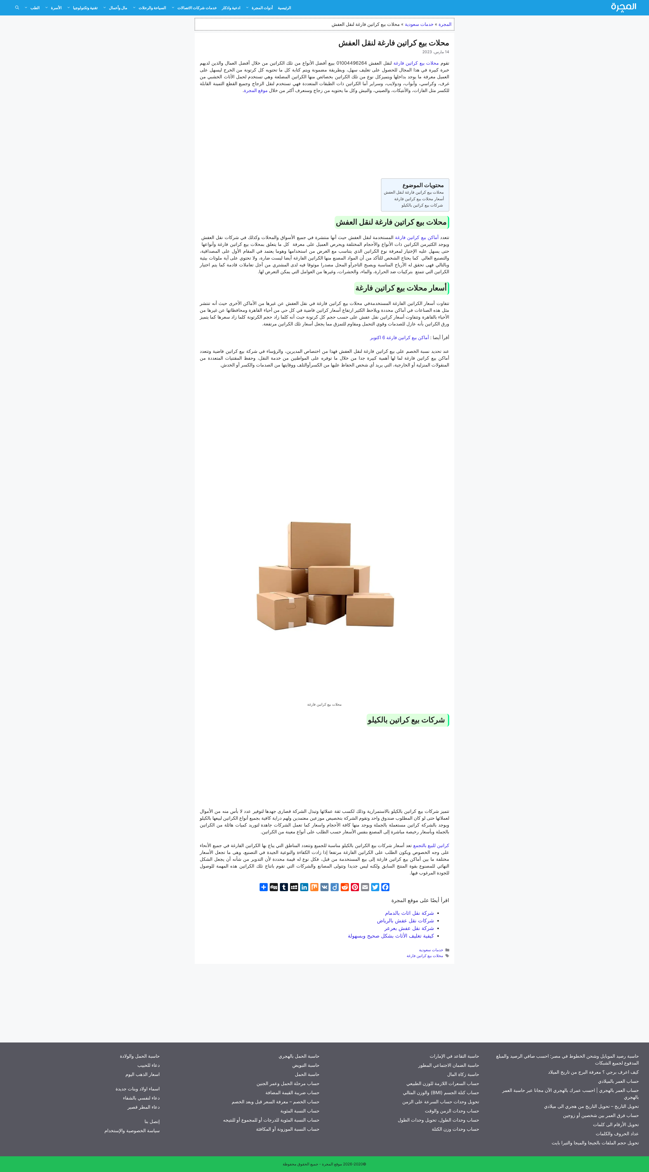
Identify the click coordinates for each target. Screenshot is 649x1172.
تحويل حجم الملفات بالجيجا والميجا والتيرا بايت (595, 1142)
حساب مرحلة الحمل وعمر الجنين (288, 1083)
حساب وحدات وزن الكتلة (455, 1129)
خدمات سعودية (419, 24)
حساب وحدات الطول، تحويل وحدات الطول (438, 1120)
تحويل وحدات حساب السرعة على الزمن (440, 1101)
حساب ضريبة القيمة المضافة (292, 1092)
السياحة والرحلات (152, 7)
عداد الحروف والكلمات (617, 1133)
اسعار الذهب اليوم (142, 1074)
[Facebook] (385, 887)
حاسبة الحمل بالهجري (299, 1056)
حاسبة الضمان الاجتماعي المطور (448, 1065)
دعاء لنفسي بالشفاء (141, 1098)
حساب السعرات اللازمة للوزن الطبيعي (442, 1083)
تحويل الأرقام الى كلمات (616, 1124)
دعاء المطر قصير (144, 1107)
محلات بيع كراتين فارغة (416, 63)
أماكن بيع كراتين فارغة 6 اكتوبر (399, 337)
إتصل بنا (152, 1121)
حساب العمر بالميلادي (618, 1081)
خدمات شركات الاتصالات (197, 7)
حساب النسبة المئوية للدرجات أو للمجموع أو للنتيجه (271, 1120)
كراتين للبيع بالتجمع (431, 845)
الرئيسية (284, 7)
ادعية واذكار (231, 7)
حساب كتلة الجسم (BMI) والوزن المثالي (441, 1092)
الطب (35, 7)
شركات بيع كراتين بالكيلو (423, 205)
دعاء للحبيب (148, 1065)
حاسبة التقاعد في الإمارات (454, 1056)
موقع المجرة (256, 90)
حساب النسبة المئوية (299, 1110)
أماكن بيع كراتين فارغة (417, 237)
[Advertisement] (324, 136)
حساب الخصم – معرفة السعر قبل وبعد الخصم (275, 1101)
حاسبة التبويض (305, 1065)
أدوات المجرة (262, 7)
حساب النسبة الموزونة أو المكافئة (287, 1129)
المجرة (445, 24)
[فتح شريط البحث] (17, 8)
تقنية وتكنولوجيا (85, 7)
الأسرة (56, 7)
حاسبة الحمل (307, 1074)
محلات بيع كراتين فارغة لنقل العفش (414, 192)
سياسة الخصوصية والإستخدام (132, 1130)
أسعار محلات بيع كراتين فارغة (419, 198)
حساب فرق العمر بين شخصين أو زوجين (601, 1115)
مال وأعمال (118, 7)
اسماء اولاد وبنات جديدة (138, 1088)
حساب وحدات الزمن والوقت (452, 1110)
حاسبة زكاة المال (463, 1074)
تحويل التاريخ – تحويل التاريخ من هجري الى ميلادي (591, 1106)
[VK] (324, 887)
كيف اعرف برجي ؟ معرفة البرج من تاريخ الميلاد (593, 1072)
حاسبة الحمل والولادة (140, 1056)
